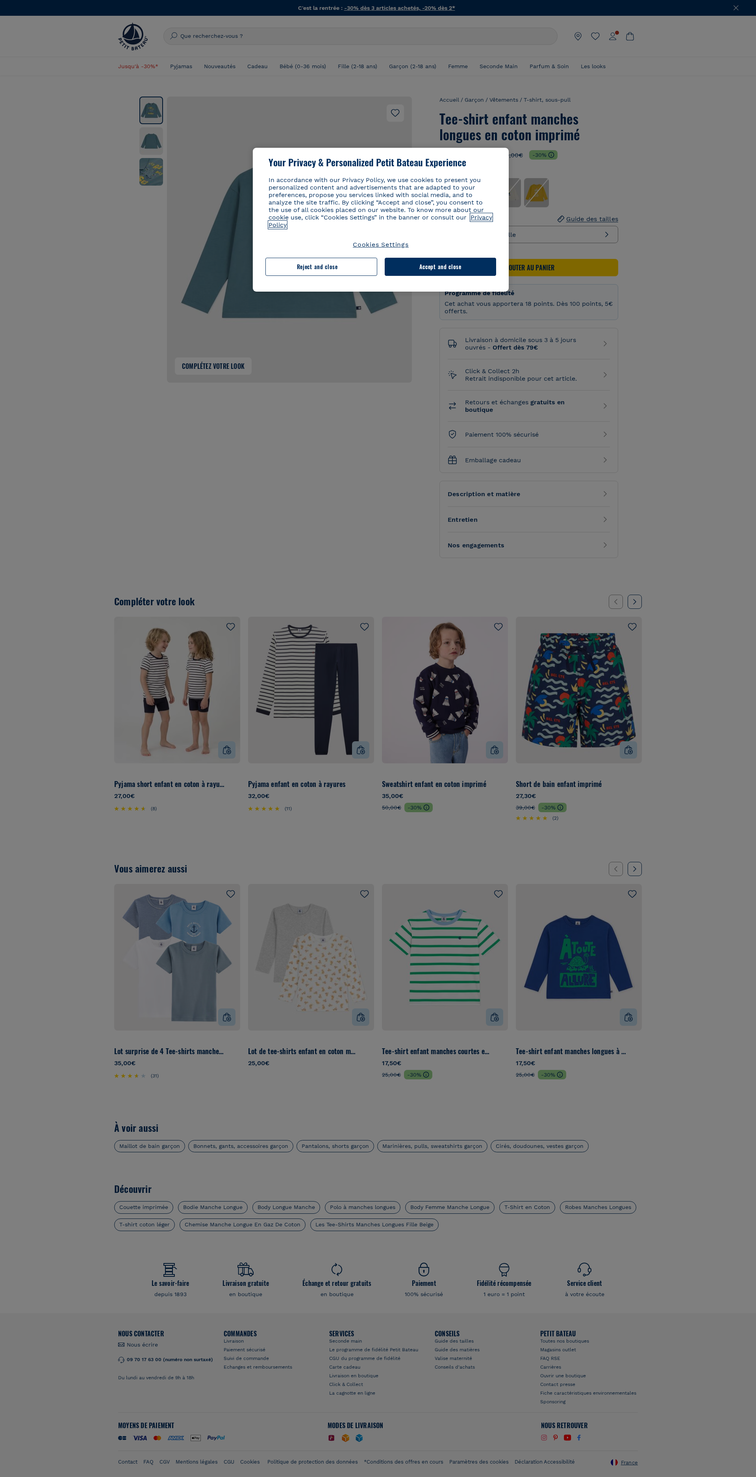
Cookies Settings (381, 244)
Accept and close (440, 266)
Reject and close (317, 266)
